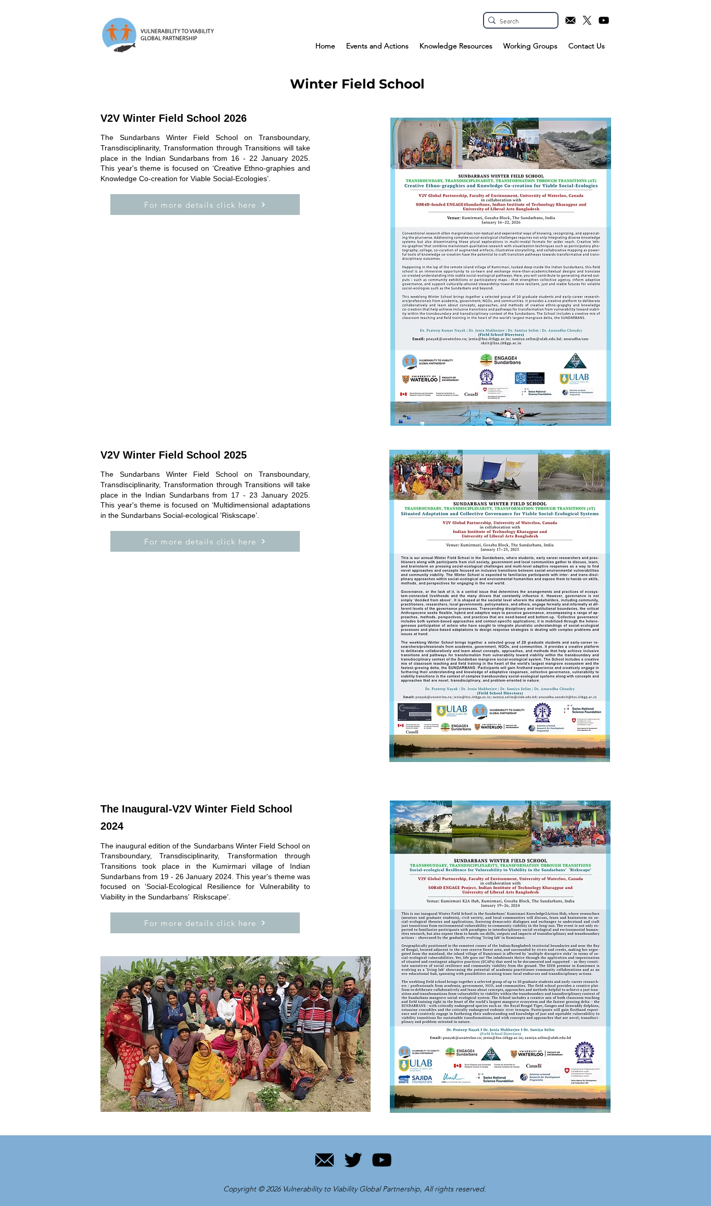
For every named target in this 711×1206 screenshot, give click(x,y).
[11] (324, 1160)
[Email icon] (570, 20)
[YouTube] (381, 1160)
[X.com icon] (587, 20)
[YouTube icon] (604, 20)
